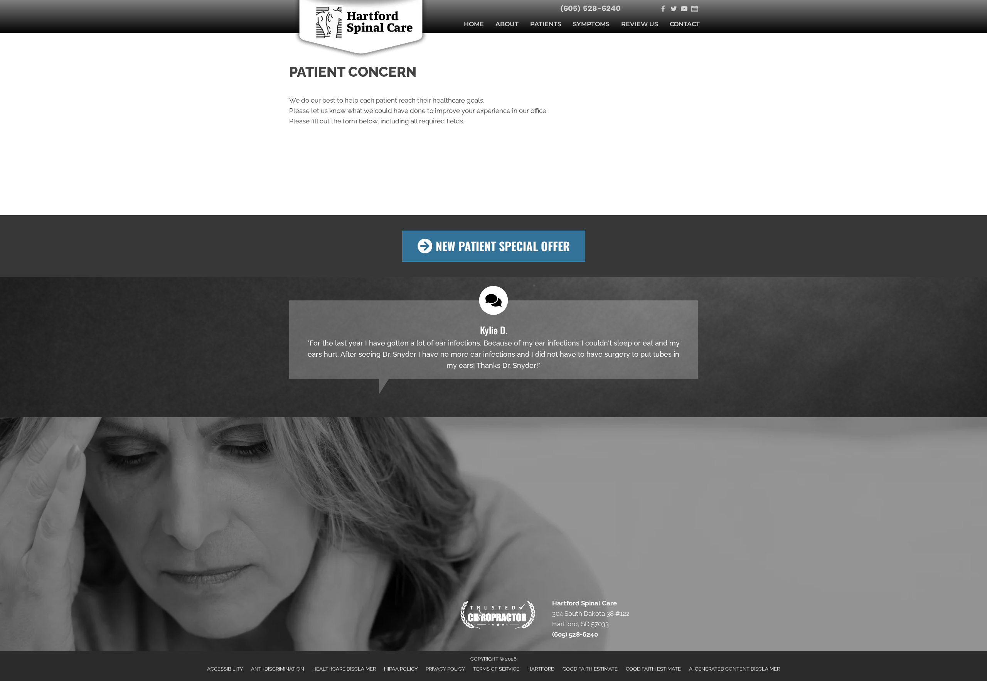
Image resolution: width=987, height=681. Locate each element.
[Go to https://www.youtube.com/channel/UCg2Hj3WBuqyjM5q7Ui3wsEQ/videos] (684, 9)
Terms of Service (496, 669)
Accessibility (225, 669)
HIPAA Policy (401, 669)
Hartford (540, 669)
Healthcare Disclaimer (344, 669)
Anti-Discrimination (277, 669)
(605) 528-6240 (590, 8)
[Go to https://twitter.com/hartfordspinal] (673, 9)
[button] (493, 246)
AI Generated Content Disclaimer (734, 669)
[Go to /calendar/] (694, 9)
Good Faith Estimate (590, 669)
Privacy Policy (445, 669)
